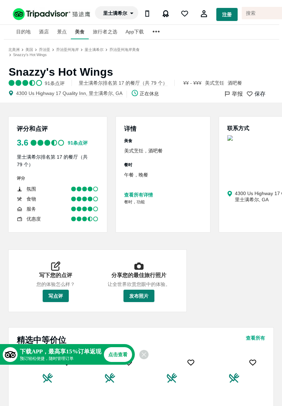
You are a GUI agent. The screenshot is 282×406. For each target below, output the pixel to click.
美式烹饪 (214, 83)
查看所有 (255, 338)
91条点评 (78, 143)
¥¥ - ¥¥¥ (192, 83)
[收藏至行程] (67, 363)
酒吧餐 (235, 83)
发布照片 (139, 296)
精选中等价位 (41, 339)
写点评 (55, 296)
